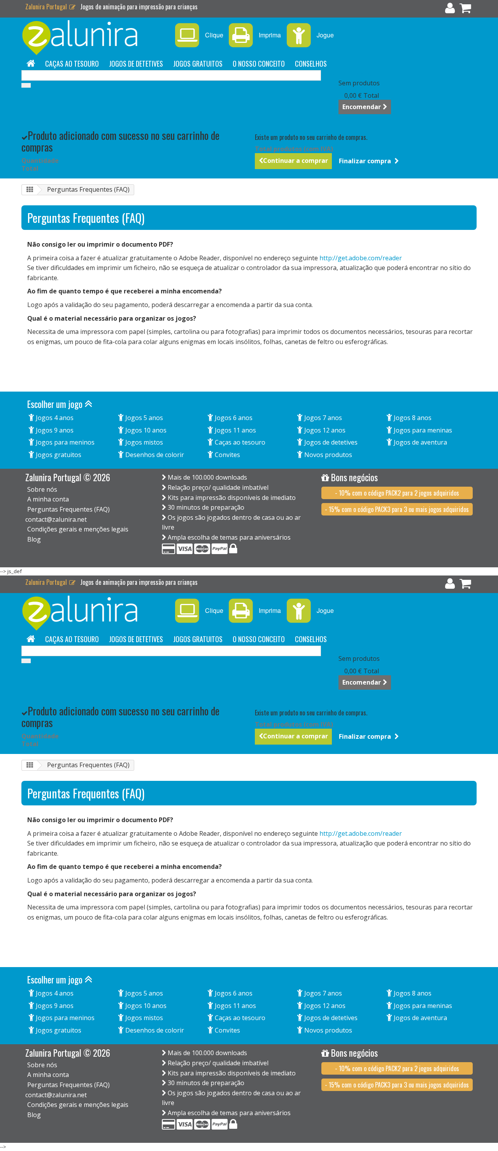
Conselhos (311, 63)
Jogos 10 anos (145, 430)
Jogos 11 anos (234, 430)
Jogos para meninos (64, 442)
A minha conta (48, 499)
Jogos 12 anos (324, 430)
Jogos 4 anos (54, 417)
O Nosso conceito (259, 63)
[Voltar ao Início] (29, 190)
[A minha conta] (450, 9)
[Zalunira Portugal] (93, 37)
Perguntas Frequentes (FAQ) (68, 509)
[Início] (30, 63)
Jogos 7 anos (322, 417)
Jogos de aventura (419, 442)
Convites (226, 454)
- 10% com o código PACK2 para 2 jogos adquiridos (397, 493)
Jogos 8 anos (411, 417)
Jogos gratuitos (198, 63)
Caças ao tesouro (72, 63)
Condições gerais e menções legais (77, 529)
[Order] (465, 9)
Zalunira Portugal (46, 6)
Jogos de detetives (136, 63)
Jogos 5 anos (143, 417)
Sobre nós (42, 489)
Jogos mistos (143, 442)
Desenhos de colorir (154, 454)
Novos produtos (327, 454)
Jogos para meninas (422, 430)
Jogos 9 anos (54, 430)
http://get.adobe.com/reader (360, 258)
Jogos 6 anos (233, 417)
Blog (34, 539)
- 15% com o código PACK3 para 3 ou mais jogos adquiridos (397, 509)
